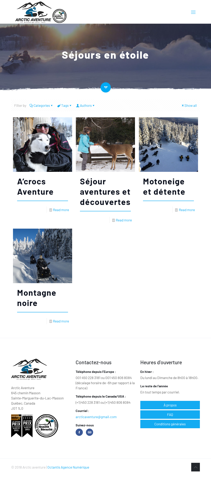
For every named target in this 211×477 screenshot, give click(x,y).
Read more (61, 210)
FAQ (170, 414)
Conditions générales (170, 424)
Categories (42, 105)
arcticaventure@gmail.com (96, 417)
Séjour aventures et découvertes (105, 191)
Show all (190, 105)
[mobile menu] (193, 11)
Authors (86, 105)
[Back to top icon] (195, 467)
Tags (65, 105)
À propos (170, 405)
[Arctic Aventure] (41, 12)
